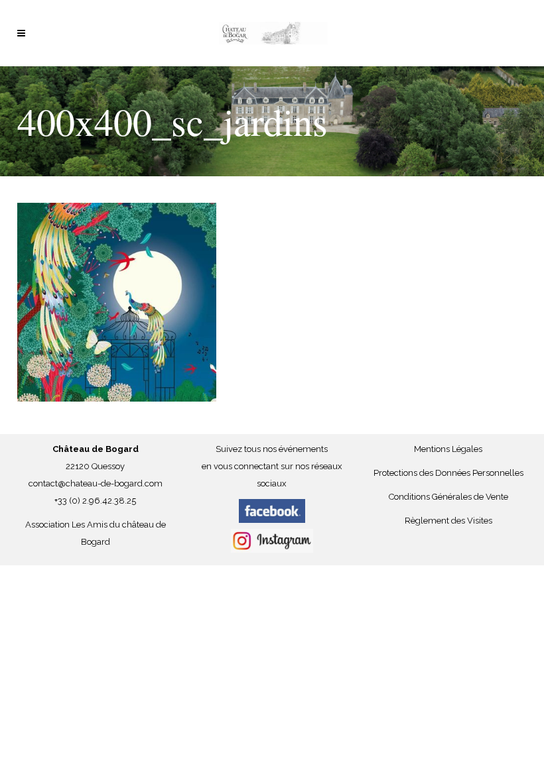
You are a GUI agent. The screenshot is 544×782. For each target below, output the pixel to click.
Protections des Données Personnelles (448, 473)
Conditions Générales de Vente (448, 497)
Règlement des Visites (448, 521)
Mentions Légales (448, 449)
